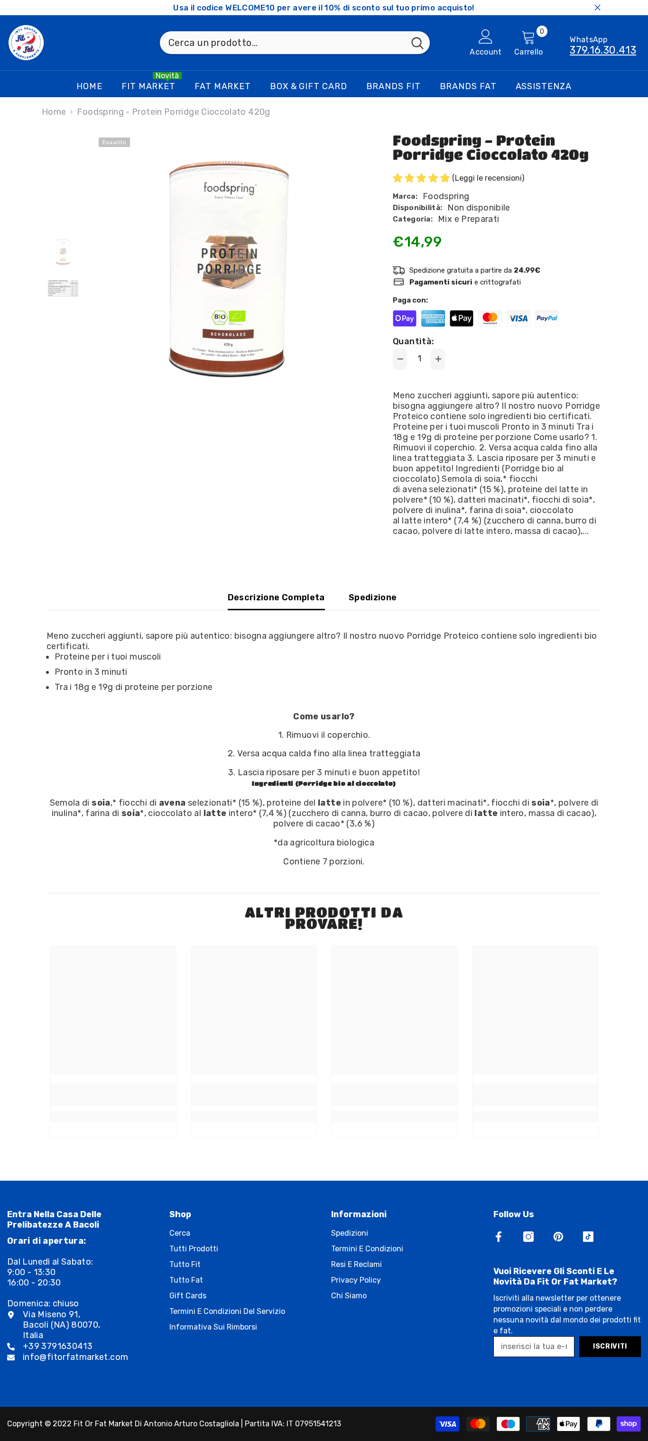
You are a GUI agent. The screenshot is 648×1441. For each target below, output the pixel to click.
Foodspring (446, 196)
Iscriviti (610, 1346)
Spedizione (373, 597)
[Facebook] (498, 1236)
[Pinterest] (558, 1236)
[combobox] (282, 42)
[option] (229, 268)
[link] (113, 1101)
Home (54, 112)
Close (597, 8)
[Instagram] (528, 1236)
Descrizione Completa (276, 597)
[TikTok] (588, 1236)
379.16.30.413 (603, 50)
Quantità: (413, 341)
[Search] (295, 42)
